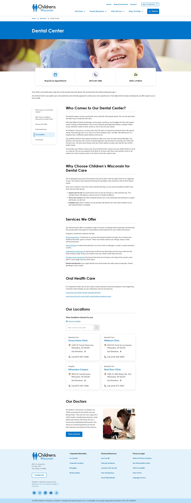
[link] (108, 4)
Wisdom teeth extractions (75, 257)
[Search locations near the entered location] (97, 328)
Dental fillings (71, 245)
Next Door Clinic (112, 369)
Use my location (75, 321)
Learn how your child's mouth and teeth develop (83, 293)
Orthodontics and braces (74, 251)
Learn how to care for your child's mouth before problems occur (88, 296)
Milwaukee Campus (78, 369)
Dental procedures (72, 237)
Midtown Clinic (111, 340)
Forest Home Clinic (78, 340)
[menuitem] (44, 111)
